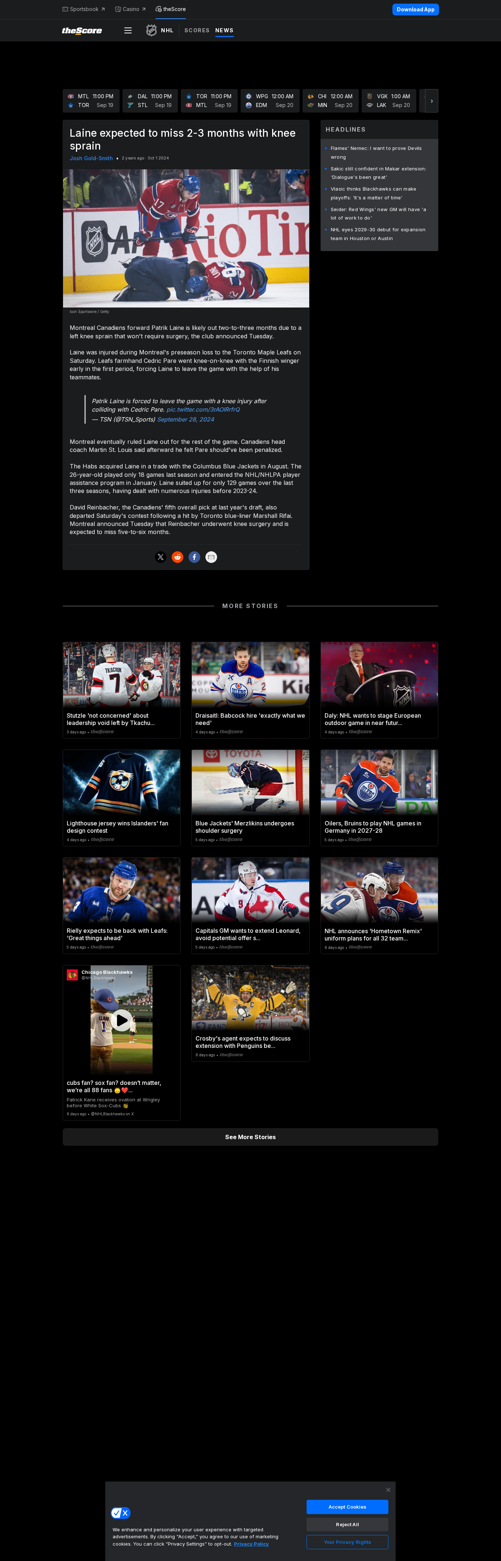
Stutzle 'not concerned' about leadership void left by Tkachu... (111, 719)
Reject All (347, 1524)
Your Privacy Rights (347, 1542)
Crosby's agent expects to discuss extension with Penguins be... (242, 1042)
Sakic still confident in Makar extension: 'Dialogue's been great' (378, 173)
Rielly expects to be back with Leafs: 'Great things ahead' (117, 934)
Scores (197, 30)
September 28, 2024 (185, 419)
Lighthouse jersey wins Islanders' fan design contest (117, 827)
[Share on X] (161, 557)
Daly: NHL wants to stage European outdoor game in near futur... (373, 719)
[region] (250, 1521)
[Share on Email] (211, 557)
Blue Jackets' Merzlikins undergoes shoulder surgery (244, 827)
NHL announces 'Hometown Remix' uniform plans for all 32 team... (373, 934)
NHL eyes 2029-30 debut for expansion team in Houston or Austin (378, 234)
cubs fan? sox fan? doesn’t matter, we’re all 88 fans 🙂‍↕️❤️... (114, 1086)
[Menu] (128, 30)
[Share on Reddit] (177, 557)
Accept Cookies (348, 1507)
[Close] (388, 1490)
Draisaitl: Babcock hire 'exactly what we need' (250, 719)
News (224, 30)
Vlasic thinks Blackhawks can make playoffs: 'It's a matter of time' (374, 193)
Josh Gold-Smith (91, 158)
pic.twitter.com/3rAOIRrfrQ (203, 409)
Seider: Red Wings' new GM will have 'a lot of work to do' (378, 213)
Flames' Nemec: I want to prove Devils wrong (376, 152)
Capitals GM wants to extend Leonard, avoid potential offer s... (248, 934)
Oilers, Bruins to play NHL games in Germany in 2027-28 (373, 827)
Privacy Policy (251, 1544)
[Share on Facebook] (194, 557)
